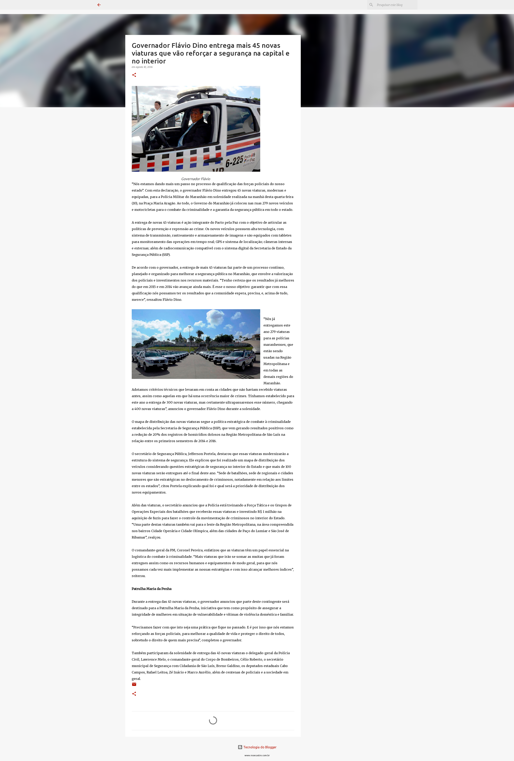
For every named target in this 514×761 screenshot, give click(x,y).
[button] (134, 75)
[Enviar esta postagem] (134, 685)
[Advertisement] (321, 173)
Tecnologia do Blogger (259, 747)
